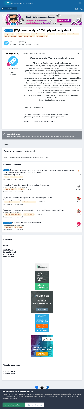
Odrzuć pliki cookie (34, 405)
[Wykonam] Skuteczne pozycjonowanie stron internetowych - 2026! (27, 198)
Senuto (6, 245)
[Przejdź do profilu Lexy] (79, 224)
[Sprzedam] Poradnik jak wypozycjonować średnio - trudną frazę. (26, 185)
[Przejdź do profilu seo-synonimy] (6, 43)
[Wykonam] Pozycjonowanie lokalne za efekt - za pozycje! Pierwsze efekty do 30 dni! (33, 210)
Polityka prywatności (10, 398)
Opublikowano (34, 53)
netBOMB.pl (8, 250)
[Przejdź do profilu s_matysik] (79, 199)
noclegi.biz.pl (8, 254)
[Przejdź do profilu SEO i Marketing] (78, 186)
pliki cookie (30, 394)
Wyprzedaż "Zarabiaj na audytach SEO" (26, 223)
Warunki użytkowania (71, 396)
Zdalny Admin (9, 373)
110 (14, 72)
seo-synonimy (13, 53)
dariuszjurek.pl (9, 252)
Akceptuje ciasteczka (14, 405)
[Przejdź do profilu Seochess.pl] (79, 171)
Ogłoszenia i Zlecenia (31, 44)
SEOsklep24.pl (9, 371)
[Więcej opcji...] (78, 53)
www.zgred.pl (9, 256)
